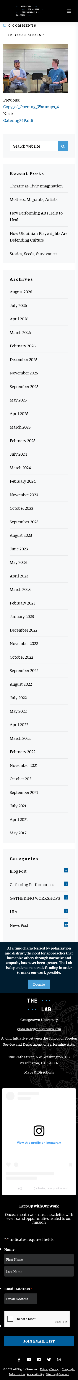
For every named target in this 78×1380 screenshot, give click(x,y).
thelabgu (28, 1188)
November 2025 (24, 373)
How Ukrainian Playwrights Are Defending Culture (38, 236)
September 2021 (24, 792)
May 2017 (18, 832)
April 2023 (19, 576)
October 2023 (21, 508)
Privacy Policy (49, 1369)
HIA (13, 911)
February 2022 (22, 751)
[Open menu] (69, 11)
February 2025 (22, 440)
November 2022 (24, 643)
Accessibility (35, 1374)
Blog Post (18, 871)
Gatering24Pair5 (18, 120)
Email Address (18, 1288)
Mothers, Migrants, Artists (33, 199)
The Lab (11, 1188)
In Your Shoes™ (26, 34)
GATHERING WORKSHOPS (35, 898)
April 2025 (19, 413)
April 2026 (19, 318)
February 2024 (23, 481)
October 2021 (21, 778)
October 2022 (21, 657)
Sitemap (51, 1374)
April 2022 (19, 724)
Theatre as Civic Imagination (36, 186)
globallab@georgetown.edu (39, 1028)
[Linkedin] (39, 1360)
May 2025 (18, 400)
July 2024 (18, 454)
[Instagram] (59, 1360)
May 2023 (18, 562)
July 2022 (18, 697)
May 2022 (18, 711)
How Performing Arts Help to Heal (36, 216)
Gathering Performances (32, 884)
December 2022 (23, 630)
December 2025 (23, 359)
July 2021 (18, 805)
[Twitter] (49, 1360)
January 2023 (22, 616)
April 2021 (19, 819)
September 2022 (24, 670)
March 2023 (20, 589)
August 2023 (21, 535)
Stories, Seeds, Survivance (33, 253)
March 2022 (20, 738)
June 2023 (19, 548)
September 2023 (24, 521)
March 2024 (20, 467)
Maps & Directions (39, 1071)
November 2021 (24, 765)
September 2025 (24, 386)
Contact (63, 1374)
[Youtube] (29, 1360)
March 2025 (20, 427)
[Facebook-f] (19, 1360)
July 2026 (18, 305)
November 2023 (24, 494)
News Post (19, 925)
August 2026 (21, 291)
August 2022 (21, 684)
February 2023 (22, 603)
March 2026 (20, 332)
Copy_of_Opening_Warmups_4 (31, 106)
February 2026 (23, 345)
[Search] (63, 146)
